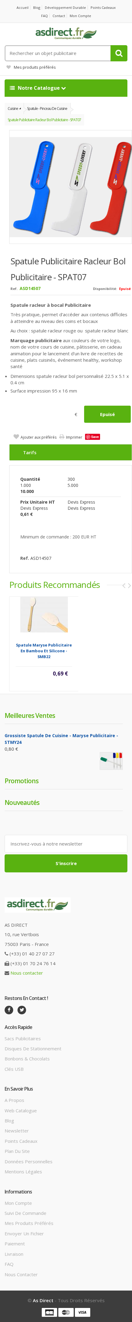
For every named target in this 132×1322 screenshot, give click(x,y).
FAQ (44, 15)
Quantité (30, 479)
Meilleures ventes (30, 715)
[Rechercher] (119, 53)
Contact (58, 15)
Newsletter (17, 1131)
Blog (36, 7)
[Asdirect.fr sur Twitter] (21, 1010)
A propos (14, 1100)
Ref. (13, 288)
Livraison (14, 1254)
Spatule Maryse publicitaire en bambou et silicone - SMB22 (44, 650)
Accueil (23, 7)
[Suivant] (129, 585)
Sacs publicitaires (23, 1038)
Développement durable (65, 7)
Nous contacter (26, 973)
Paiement (15, 1244)
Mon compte (80, 15)
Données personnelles (28, 1161)
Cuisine (13, 108)
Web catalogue (21, 1110)
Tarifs (30, 452)
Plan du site (17, 1151)
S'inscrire (66, 863)
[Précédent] (123, 585)
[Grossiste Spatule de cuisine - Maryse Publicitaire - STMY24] (111, 761)
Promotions (21, 781)
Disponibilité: (105, 288)
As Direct (43, 1300)
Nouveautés (22, 802)
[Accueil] (66, 33)
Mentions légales (23, 1171)
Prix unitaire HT (37, 502)
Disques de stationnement (33, 1048)
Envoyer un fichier (24, 1233)
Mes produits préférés (35, 67)
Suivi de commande (25, 1213)
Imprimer (74, 437)
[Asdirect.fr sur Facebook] (9, 1010)
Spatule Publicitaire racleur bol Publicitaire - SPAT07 (44, 119)
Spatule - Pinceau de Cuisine (47, 108)
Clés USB (14, 1069)
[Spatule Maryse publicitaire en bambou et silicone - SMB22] (44, 614)
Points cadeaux (103, 7)
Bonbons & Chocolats (27, 1059)
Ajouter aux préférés (38, 437)
